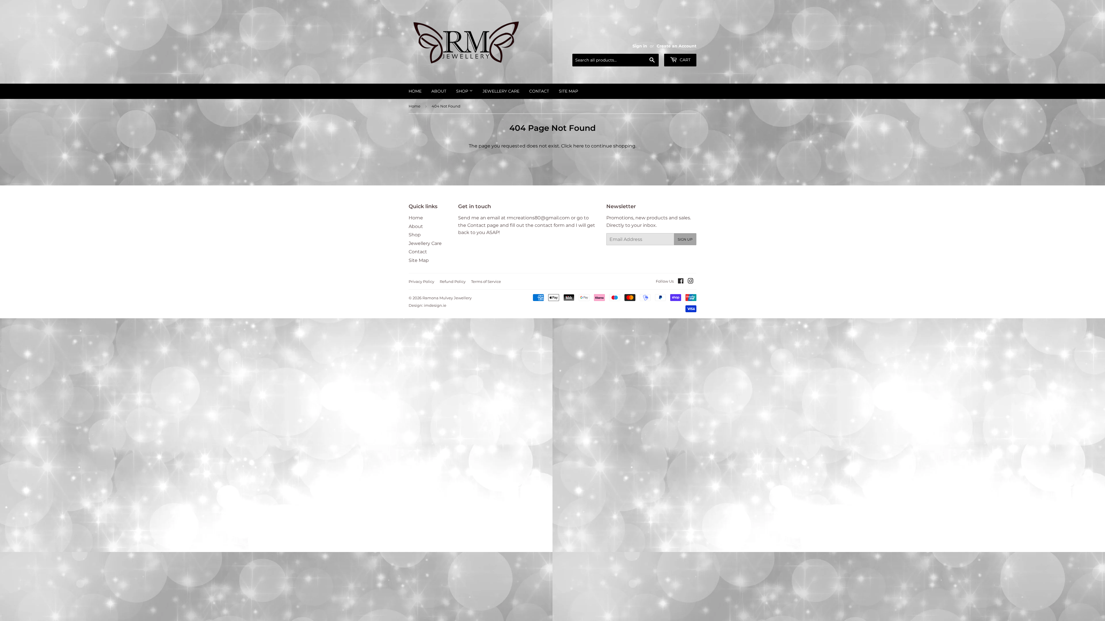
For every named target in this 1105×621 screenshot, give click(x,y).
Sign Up (685, 239)
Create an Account (676, 46)
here (578, 146)
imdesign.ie (435, 305)
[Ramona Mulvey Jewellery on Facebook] (681, 281)
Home (415, 91)
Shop (462, 91)
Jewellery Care (501, 91)
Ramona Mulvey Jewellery (447, 298)
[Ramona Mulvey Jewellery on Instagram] (691, 281)
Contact (539, 91)
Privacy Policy (421, 281)
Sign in (639, 46)
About (438, 91)
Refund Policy (453, 281)
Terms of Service (486, 281)
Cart (685, 59)
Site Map (568, 91)
